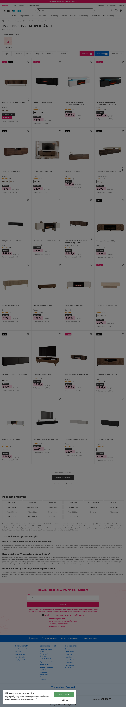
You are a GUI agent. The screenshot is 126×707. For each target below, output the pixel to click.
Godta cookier (64, 694)
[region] (39, 697)
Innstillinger (64, 700)
